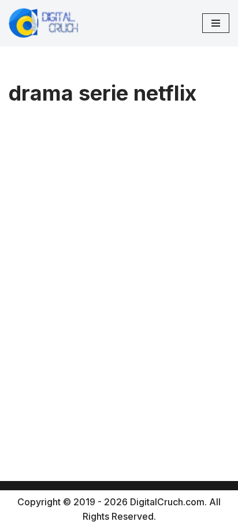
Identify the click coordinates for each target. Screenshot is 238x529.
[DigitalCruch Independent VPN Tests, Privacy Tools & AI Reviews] (43, 23)
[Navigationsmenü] (215, 23)
